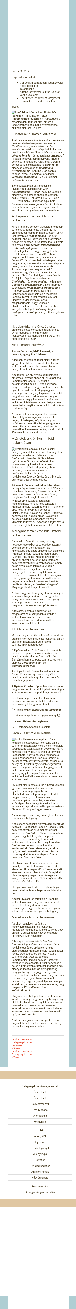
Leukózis (17, 1045)
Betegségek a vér (22, 1042)
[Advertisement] (38, 29)
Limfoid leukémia (22, 1039)
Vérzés (16, 1048)
